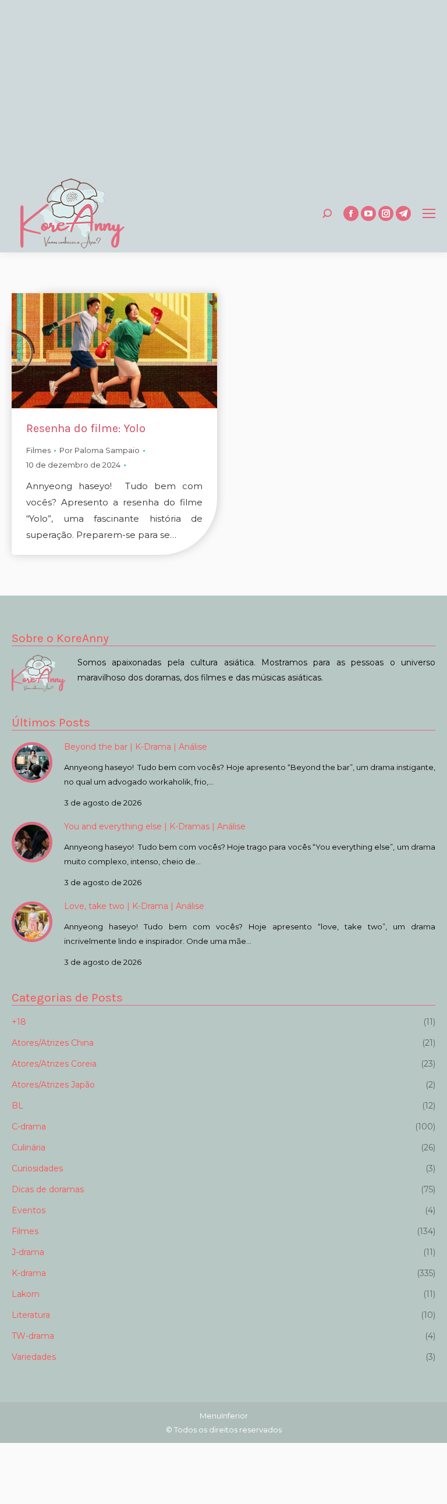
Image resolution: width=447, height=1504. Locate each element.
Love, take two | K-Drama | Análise (134, 906)
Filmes (38, 450)
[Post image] (32, 762)
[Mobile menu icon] (429, 213)
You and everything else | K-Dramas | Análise (155, 826)
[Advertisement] (223, 87)
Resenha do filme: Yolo (86, 428)
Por (99, 450)
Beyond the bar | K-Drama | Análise (135, 747)
